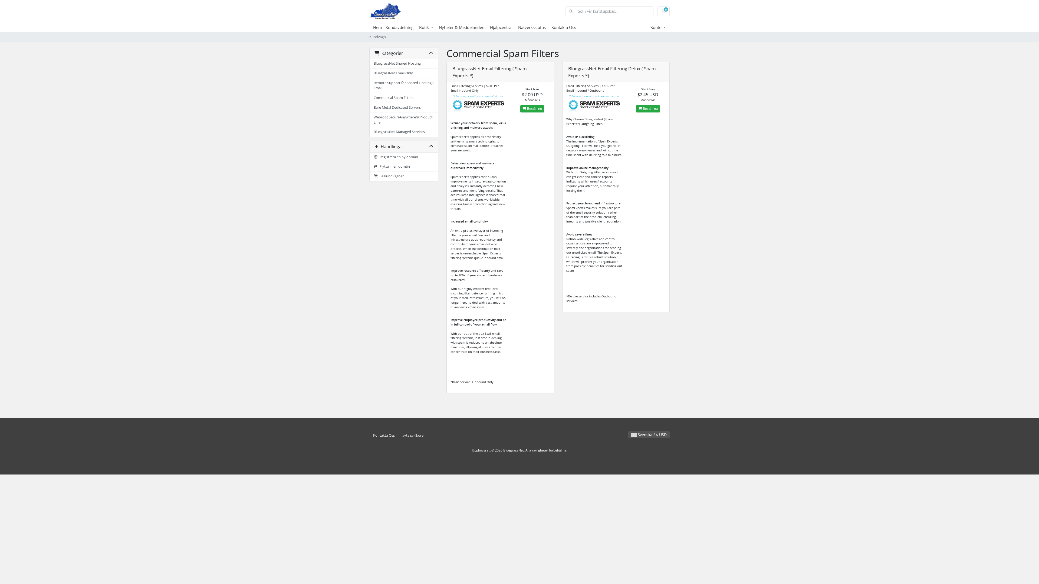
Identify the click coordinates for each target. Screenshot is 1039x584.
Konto (656, 27)
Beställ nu (534, 108)
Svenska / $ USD (652, 434)
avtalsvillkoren (414, 435)
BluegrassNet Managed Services (399, 132)
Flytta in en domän (394, 166)
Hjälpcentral (501, 27)
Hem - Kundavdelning (393, 27)
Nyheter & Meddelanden (461, 27)
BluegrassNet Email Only (393, 73)
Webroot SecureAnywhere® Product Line (403, 120)
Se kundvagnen (391, 176)
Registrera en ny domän (398, 157)
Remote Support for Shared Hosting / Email (404, 85)
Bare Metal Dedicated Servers (397, 107)
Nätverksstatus (532, 27)
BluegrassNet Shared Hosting (397, 63)
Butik (424, 27)
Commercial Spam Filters (393, 97)
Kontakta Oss (563, 27)
